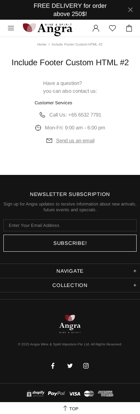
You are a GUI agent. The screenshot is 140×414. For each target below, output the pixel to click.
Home (42, 44)
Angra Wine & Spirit (47, 28)
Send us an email (75, 140)
